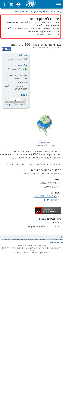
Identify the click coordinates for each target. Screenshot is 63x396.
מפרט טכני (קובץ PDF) (45, 196)
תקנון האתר (29, 239)
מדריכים (47, 239)
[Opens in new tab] (48, 213)
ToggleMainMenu (58, 5)
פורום (38, 239)
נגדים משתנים (22, 11)
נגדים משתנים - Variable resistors (39, 173)
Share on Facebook (6, 49)
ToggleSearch (4, 5)
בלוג (55, 239)
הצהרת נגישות (56, 243)
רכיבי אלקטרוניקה (42, 11)
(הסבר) (18, 65)
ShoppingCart (11, 5)
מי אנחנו (18, 239)
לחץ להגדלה (44, 143)
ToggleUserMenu (18, 5)
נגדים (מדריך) (50, 199)
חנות (56, 11)
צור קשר (35, 34)
